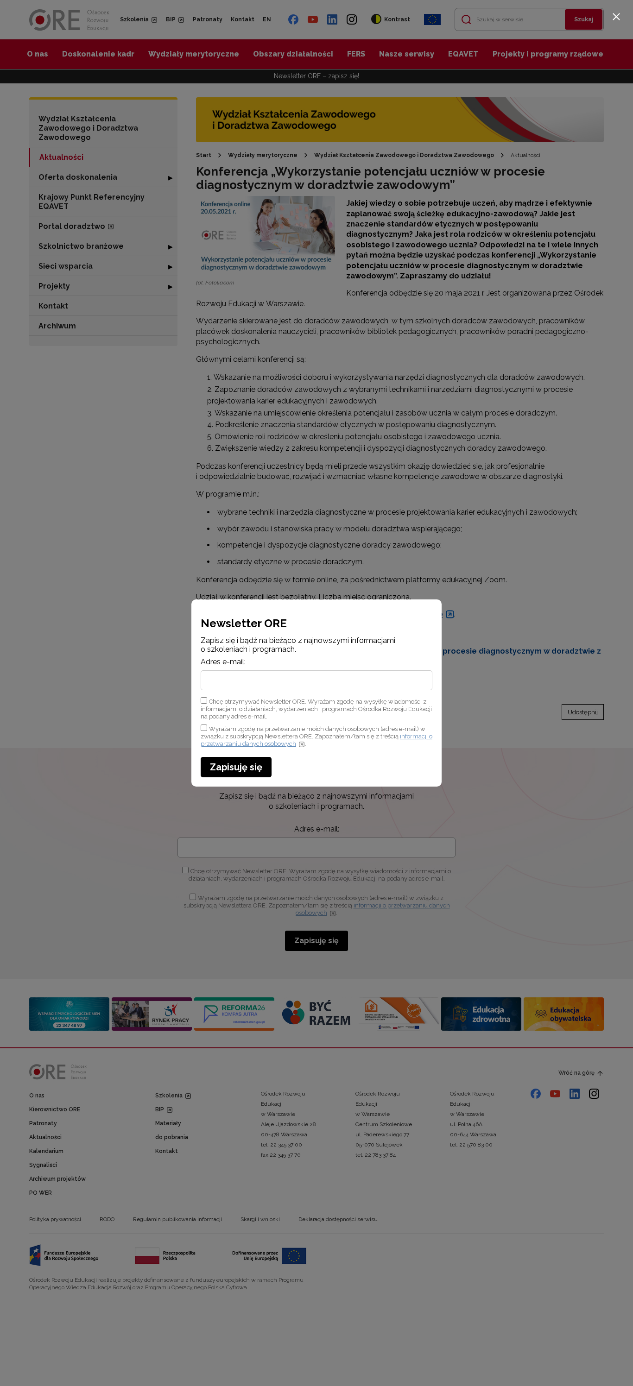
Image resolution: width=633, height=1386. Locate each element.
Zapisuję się (236, 767)
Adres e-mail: (223, 662)
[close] (616, 16)
